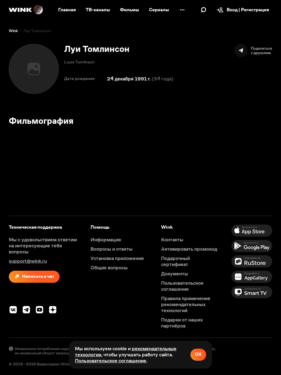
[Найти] (203, 10)
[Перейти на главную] (26, 10)
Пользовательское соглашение (110, 360)
